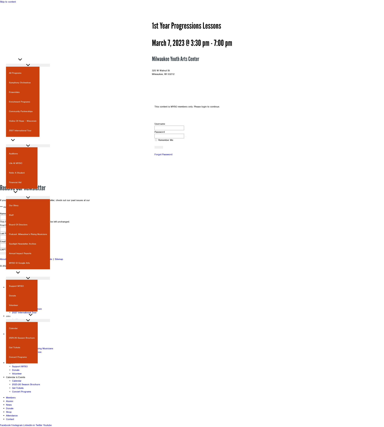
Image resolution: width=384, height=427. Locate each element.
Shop (9, 412)
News (9, 404)
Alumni (9, 401)
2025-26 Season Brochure (26, 384)
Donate (15, 370)
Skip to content (8, 1)
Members (11, 397)
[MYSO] (15, 51)
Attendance (12, 415)
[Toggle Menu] (28, 65)
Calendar (16, 380)
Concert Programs (21, 391)
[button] (4, 46)
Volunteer (17, 373)
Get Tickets (18, 388)
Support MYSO (20, 366)
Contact (10, 419)
